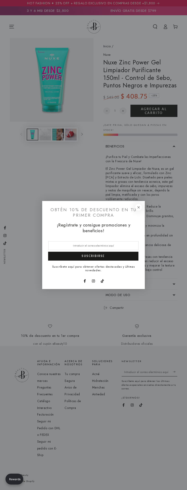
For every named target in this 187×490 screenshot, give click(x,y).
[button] (14, 479)
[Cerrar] (138, 207)
